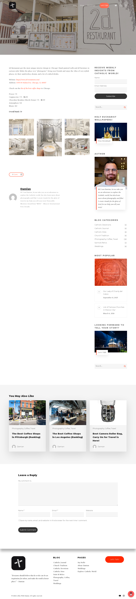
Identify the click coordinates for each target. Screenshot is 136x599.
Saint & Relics (58, 574)
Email (55, 510)
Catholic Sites (100, 232)
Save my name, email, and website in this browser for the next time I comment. (53, 520)
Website (89, 510)
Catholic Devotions (103, 225)
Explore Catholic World (87, 571)
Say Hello (81, 562)
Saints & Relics (101, 243)
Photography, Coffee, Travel (68, 35)
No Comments (68, 54)
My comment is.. (25, 481)
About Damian (83, 565)
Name (21, 510)
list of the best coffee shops (31, 88)
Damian (55, 54)
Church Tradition (102, 236)
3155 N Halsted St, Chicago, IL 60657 (31, 82)
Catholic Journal (102, 228)
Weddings (99, 246)
